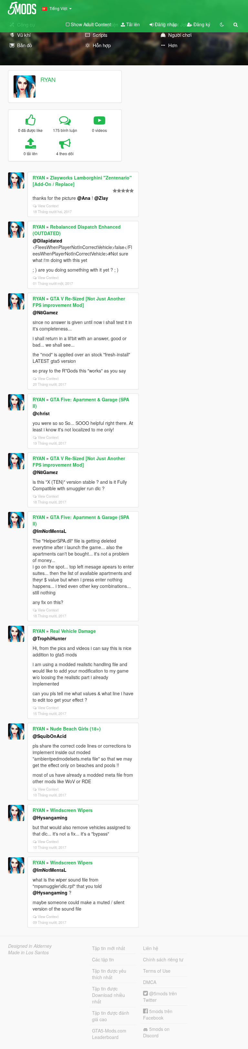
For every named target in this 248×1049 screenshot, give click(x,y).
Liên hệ (150, 948)
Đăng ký (201, 24)
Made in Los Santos (28, 952)
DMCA (149, 982)
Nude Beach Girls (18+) (75, 728)
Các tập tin (103, 959)
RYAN (48, 79)
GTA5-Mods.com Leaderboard (109, 1033)
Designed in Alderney (30, 946)
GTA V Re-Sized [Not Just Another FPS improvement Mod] (79, 301)
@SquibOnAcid (50, 736)
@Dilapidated (47, 240)
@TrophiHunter (49, 638)
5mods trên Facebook (157, 1014)
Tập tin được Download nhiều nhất (108, 995)
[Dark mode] (222, 24)
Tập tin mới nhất (108, 948)
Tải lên (132, 24)
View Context (48, 205)
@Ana (83, 198)
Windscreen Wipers (71, 810)
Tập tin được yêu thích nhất (109, 974)
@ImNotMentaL (50, 531)
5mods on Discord (156, 1032)
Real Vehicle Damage (73, 631)
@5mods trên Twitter (160, 996)
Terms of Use (156, 971)
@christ (41, 413)
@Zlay (101, 198)
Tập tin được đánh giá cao (110, 1016)
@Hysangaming (50, 817)
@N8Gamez (45, 312)
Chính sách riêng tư (163, 959)
